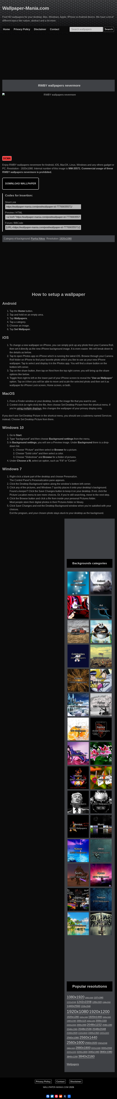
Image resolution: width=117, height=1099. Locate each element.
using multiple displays (29, 408)
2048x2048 (99, 1029)
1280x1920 (97, 1002)
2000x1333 (101, 1020)
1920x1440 (95, 1016)
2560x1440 (88, 1037)
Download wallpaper (20, 183)
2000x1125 (81, 1021)
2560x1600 (75, 1043)
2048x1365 (72, 1029)
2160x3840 (83, 1033)
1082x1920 (89, 998)
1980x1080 (71, 1021)
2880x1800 (83, 1047)
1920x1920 (107, 1017)
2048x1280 (107, 1025)
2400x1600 (104, 1033)
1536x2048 (85, 1006)
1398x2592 (106, 1002)
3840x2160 (86, 1056)
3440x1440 (93, 1052)
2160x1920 (72, 1033)
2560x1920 (91, 1043)
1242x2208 (84, 1001)
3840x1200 (72, 1056)
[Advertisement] (58, 58)
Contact (54, 29)
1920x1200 (99, 1011)
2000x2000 (81, 1025)
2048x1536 (85, 1029)
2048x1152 (94, 1024)
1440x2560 (73, 1006)
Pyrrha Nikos (38, 238)
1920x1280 (73, 1016)
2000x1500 (71, 1025)
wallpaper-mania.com (56, 1087)
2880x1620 (71, 1048)
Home (6, 29)
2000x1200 (91, 1021)
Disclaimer (40, 29)
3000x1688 (96, 1048)
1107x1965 (98, 997)
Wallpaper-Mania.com (25, 8)
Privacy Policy (22, 29)
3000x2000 (106, 1048)
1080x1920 (75, 997)
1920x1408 (84, 1017)
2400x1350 (93, 1033)
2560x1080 (73, 1037)
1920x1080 (65, 238)
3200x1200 (71, 1052)
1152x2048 (71, 1002)
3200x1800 (82, 1052)
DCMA (7, 158)
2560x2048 (102, 1043)
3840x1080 (106, 1051)
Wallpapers (73, 1064)
